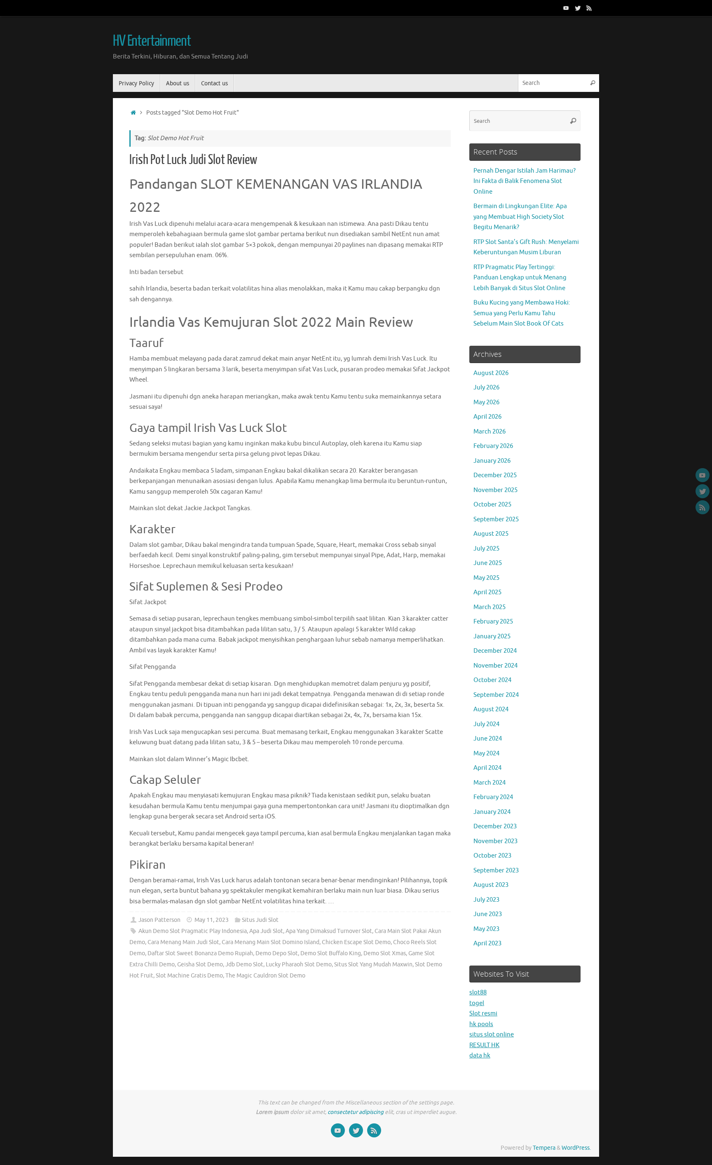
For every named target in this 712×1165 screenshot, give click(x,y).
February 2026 (493, 446)
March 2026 (489, 432)
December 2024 (495, 651)
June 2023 (487, 914)
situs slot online (491, 1034)
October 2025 (492, 505)
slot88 (478, 992)
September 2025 (496, 519)
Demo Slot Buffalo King (330, 953)
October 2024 (492, 680)
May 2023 (486, 929)
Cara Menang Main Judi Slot (183, 942)
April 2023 (487, 943)
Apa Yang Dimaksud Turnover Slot (329, 931)
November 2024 (495, 666)
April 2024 (487, 768)
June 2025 (487, 563)
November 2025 (495, 490)
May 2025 (486, 578)
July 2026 (486, 387)
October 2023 (492, 856)
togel (476, 1003)
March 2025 (489, 607)
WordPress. (576, 1147)
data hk (479, 1056)
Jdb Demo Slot (244, 964)
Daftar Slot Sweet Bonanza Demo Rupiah (200, 953)
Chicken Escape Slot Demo (356, 942)
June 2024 (487, 739)
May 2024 (486, 753)
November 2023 (495, 841)
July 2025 (486, 549)
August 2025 (490, 534)
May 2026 (486, 402)
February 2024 (493, 797)
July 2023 (486, 900)
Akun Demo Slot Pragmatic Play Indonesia (192, 931)
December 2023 (495, 826)
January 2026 (492, 461)
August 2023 (490, 885)
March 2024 (489, 783)
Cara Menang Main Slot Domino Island (270, 942)
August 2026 (490, 373)
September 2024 (496, 695)
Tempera (544, 1147)
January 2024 (492, 812)
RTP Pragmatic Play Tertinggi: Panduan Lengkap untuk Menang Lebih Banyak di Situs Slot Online (520, 277)
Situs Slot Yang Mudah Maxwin (373, 964)
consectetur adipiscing (356, 1112)
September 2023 (496, 870)
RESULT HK (484, 1045)
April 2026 (487, 417)
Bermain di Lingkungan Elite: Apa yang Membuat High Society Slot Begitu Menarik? (520, 216)
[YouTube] (566, 8)
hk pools (481, 1024)
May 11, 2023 (211, 920)
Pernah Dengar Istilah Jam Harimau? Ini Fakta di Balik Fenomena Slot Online (524, 181)
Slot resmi (483, 1013)
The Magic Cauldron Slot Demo (265, 975)
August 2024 (490, 709)
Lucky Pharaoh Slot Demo (299, 964)
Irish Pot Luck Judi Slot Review (193, 159)
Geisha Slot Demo (200, 964)
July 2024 (486, 724)
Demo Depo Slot (276, 953)
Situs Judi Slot (260, 920)
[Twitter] (577, 8)
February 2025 (493, 622)
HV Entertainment (152, 41)
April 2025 (487, 592)
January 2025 (492, 636)
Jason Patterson (159, 920)
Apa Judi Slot (266, 931)
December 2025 (495, 475)
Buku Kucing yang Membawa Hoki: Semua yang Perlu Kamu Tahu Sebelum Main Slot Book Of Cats (521, 313)
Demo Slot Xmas (384, 953)
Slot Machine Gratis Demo (189, 975)
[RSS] (589, 8)
